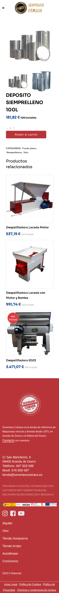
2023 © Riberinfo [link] (11, 573)
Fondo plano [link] (29, 148)
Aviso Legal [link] (10, 584)
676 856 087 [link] (20, 470)
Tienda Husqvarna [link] (15, 538)
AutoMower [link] (10, 553)
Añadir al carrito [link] (26, 134)
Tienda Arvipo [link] (11, 546)
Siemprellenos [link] (14, 152)
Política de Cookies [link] (30, 584)
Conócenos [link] (10, 561)
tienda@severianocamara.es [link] (22, 474)
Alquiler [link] (7, 523)
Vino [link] (25, 152)
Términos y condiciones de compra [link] (36, 590)
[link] (29, 8)
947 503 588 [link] (25, 466)
